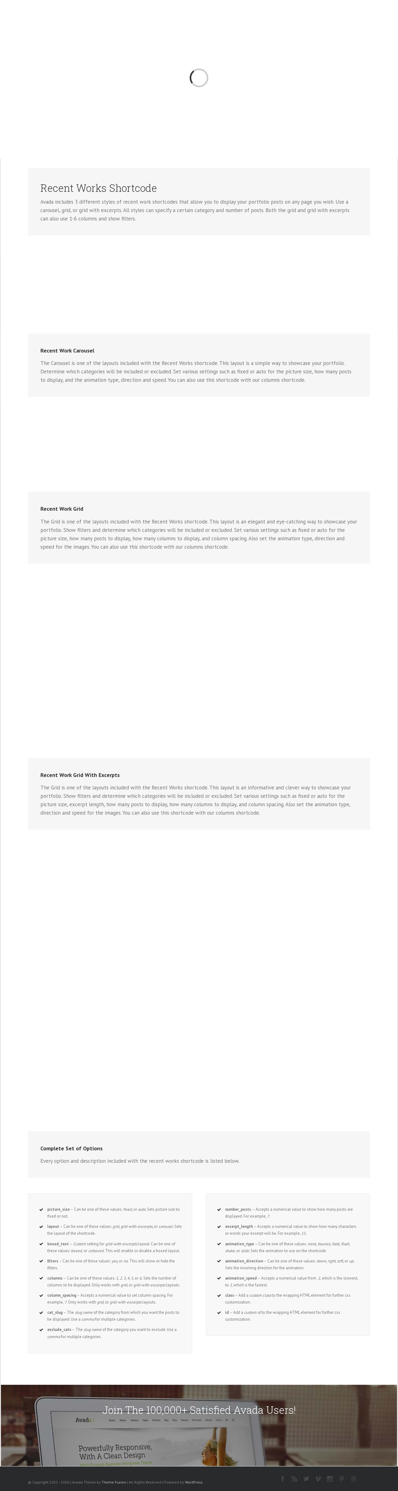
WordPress (194, 1482)
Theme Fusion (114, 1482)
